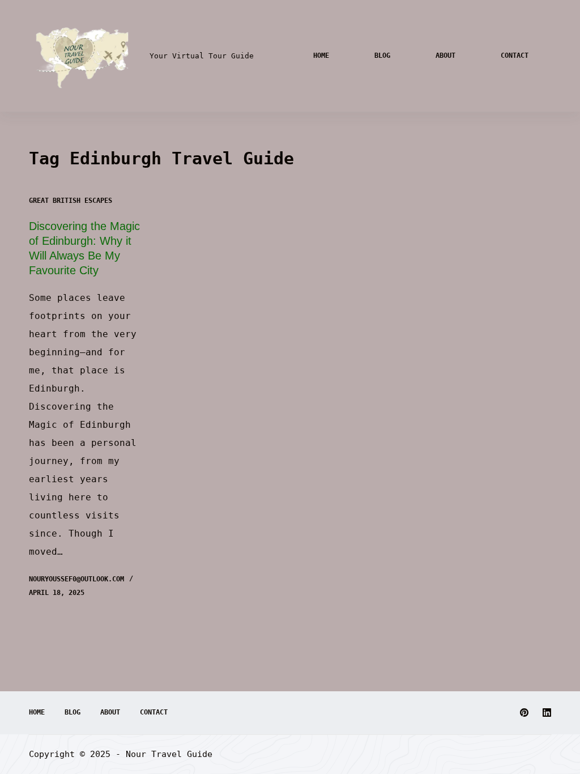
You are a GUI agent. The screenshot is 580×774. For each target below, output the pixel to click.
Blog (382, 55)
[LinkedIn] (547, 712)
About (445, 55)
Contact (514, 55)
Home (321, 55)
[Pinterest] (524, 712)
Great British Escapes (70, 201)
